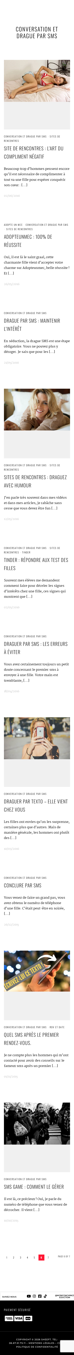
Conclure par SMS (22, 885)
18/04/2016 (11, 691)
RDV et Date (57, 1027)
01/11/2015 (11, 1076)
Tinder (26, 552)
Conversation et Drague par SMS (25, 136)
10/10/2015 (11, 1220)
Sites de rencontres (19, 229)
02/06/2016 (12, 196)
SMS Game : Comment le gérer (34, 1186)
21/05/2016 (11, 362)
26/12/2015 (11, 924)
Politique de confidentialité (37, 1346)
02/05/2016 (12, 607)
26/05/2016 (12, 284)
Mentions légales (41, 1343)
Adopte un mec (13, 224)
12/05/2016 (11, 519)
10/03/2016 (11, 849)
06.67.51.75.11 (17, 1343)
